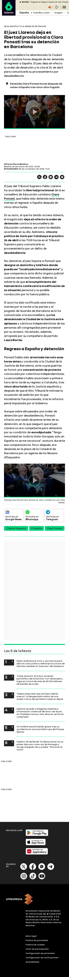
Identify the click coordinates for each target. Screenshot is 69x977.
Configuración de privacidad (40, 953)
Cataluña (36, 528)
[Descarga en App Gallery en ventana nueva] (37, 853)
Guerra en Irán (55, 2)
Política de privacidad (37, 940)
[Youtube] (41, 878)
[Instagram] (23, 878)
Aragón (58, 12)
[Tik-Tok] (32, 878)
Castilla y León (41, 12)
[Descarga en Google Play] (37, 835)
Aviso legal (31, 936)
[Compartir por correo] (62, 178)
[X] (39, 178)
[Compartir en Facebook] (45, 178)
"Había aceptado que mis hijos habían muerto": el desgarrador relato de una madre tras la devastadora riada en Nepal (40, 696)
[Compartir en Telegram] (56, 178)
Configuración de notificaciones (42, 957)
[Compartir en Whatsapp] (51, 178)
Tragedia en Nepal (38, 2)
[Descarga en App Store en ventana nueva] (36, 844)
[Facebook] (32, 869)
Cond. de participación (37, 949)
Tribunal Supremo (16, 528)
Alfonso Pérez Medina (16, 164)
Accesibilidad (32, 962)
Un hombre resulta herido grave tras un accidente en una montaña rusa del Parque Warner (40, 729)
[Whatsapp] (41, 869)
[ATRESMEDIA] (34, 900)
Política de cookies (35, 944)
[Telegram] (50, 869)
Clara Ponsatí (54, 528)
